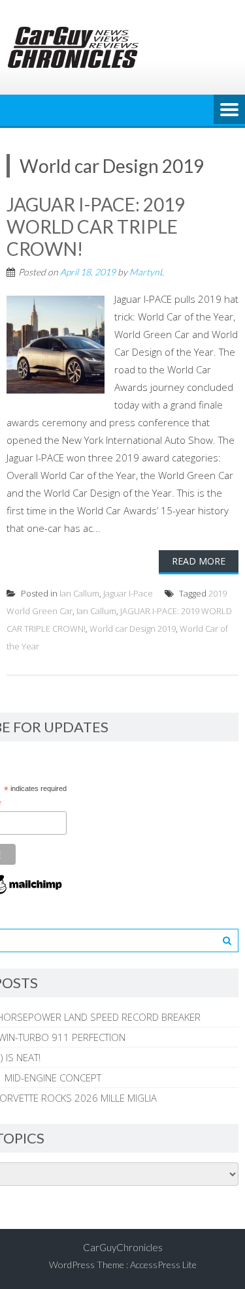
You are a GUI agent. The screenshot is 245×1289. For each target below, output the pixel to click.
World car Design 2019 (133, 628)
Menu (229, 110)
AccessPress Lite (163, 1264)
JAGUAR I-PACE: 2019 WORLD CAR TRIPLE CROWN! (96, 226)
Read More (198, 561)
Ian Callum (79, 593)
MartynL (146, 271)
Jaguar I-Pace (128, 593)
